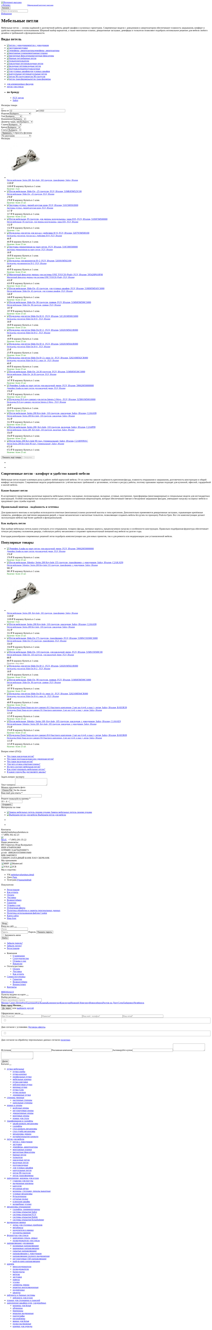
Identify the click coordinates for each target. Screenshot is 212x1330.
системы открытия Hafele (25, 1217)
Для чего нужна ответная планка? (23, 764)
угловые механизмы (22, 1193)
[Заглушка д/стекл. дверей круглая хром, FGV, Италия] (42, 205)
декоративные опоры (23, 1113)
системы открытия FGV (24, 1214)
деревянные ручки (22, 1095)
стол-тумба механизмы (24, 1131)
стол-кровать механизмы (25, 1128)
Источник (6, 1050)
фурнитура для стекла (17, 1235)
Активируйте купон (122, 1050)
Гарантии (11, 902)
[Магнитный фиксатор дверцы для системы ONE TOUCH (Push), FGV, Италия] (55, 274)
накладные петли (21, 1160)
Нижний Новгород (80, 1003)
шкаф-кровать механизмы (25, 1123)
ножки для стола (21, 1118)
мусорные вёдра (21, 1188)
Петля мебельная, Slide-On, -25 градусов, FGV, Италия (30, 194)
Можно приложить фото (13, 787)
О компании (19, 956)
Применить (7, 133)
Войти (4, 938)
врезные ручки (20, 1087)
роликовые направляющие (26, 1245)
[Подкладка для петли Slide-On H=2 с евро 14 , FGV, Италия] (47, 358)
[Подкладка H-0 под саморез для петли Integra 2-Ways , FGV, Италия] (51, 399)
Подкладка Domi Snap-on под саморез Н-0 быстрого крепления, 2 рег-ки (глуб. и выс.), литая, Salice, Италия (54, 738)
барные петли (19, 1154)
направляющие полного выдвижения (31, 1256)
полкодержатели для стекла (26, 1240)
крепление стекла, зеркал (25, 1238)
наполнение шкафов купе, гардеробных (26, 1303)
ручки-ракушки (20, 1082)
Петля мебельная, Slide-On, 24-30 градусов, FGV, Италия (31, 374)
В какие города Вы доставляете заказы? (26, 772)
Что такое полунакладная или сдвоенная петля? (30, 759)
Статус (4, 130)
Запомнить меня (13, 935)
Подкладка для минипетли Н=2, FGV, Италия (26, 263)
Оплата (10, 895)
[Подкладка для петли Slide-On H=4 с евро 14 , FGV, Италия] (47, 693)
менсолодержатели (22, 1266)
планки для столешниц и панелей (23, 1300)
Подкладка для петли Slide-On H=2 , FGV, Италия (28, 333)
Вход (4, 923)
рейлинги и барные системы (21, 1295)
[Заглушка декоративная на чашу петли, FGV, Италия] (42, 247)
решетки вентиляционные (26, 1287)
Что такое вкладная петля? (20, 761)
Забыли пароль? (15, 943)
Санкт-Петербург (17, 1003)
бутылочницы (19, 1196)
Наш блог (11, 918)
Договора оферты (36, 1027)
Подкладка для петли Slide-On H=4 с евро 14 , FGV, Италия (33, 696)
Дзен (14, 877)
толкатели (18, 1157)
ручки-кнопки (20, 1074)
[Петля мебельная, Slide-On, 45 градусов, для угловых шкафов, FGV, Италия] (55, 288)
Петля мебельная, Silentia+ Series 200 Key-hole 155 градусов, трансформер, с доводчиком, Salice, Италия (52, 565)
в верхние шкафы (21, 1201)
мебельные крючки (22, 1079)
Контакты (12, 987)
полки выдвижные (22, 1323)
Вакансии (17, 963)
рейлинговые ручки (22, 1084)
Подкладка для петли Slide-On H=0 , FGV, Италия (28, 319)
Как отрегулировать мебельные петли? (26, 769)
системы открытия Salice (25, 1212)
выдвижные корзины (23, 1183)
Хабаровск (128, 1003)
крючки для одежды (22, 1326)
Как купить (12, 892)
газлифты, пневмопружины (26, 1209)
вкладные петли (21, 1162)
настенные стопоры (22, 1100)
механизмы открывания (18, 1206)
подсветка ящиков (22, 1232)
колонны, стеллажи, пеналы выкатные (32, 1191)
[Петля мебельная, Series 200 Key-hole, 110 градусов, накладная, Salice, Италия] (51, 413)
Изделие (5, 113)
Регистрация (13, 889)
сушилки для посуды (23, 1180)
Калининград (53, 1003)
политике (65, 1040)
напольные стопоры (22, 1102)
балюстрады (19, 1271)
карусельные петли (22, 1170)
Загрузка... (28, 457)
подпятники (19, 1290)
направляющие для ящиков (20, 1243)
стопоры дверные (15, 1097)
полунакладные (20, 1165)
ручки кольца (19, 1092)
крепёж (10, 1264)
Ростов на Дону (110, 1003)
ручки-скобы (19, 1071)
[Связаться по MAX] (4, 839)
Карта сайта (13, 915)
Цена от (5, 110)
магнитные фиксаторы (24, 1152)
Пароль (32, 932)
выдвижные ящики (16, 1222)
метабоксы (18, 1227)
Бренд (4, 127)
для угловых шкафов (23, 1167)
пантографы (19, 1316)
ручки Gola (18, 1089)
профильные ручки (22, 1076)
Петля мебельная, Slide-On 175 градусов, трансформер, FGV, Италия (36, 641)
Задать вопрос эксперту (12, 777)
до (37, 110)
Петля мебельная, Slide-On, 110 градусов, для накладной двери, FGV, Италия (40, 655)
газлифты (17, 1126)
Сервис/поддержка (16, 976)
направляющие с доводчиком (27, 1253)
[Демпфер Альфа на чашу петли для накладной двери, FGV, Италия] (50, 385)
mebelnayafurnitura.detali (22, 874)
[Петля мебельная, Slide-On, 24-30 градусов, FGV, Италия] (46, 371)
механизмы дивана (22, 1134)
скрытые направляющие (25, 1251)
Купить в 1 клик (33, 186)
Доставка (11, 897)
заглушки (17, 1144)
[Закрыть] (2, 108)
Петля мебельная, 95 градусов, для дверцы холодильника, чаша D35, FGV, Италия (42, 222)
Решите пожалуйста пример (15, 798)
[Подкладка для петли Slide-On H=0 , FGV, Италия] (42, 316)
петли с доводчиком (22, 1141)
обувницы (18, 1308)
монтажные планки (22, 1149)
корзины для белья (22, 1305)
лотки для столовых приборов (27, 1225)
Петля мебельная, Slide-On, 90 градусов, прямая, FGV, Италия (34, 305)
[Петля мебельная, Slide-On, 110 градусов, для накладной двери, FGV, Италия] (55, 652)
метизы (16, 1274)
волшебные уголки (22, 1204)
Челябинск (139, 1003)
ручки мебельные (15, 1069)
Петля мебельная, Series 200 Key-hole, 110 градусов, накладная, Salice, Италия (41, 416)
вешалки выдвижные (23, 1313)
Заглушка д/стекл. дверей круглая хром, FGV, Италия (30, 208)
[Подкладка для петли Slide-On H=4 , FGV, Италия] (42, 344)
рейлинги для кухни (23, 1297)
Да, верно (6, 1008)
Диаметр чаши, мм (10, 121)
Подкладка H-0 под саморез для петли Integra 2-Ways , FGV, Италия (36, 402)
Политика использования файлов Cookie (27, 913)
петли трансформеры (23, 1175)
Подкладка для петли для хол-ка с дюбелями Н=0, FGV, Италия (34, 236)
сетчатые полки (20, 1199)
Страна (4, 124)
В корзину (19, 186)
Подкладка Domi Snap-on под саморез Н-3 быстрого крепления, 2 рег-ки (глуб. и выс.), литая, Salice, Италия (54, 710)
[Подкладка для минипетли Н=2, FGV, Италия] (39, 260)
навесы (16, 1279)
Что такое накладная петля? (20, 756)
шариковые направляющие (26, 1248)
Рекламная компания (61, 1050)
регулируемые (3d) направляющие (29, 1258)
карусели (17, 1186)
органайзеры (19, 1318)
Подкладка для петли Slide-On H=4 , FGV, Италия (28, 347)
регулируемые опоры (23, 1110)
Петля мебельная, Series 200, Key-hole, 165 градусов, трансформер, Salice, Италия (42, 180)
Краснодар (65, 1003)
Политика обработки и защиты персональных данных (33, 910)
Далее (5, 1061)
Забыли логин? (14, 945)
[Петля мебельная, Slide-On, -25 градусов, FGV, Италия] (44, 191)
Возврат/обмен (14, 900)
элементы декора (21, 1284)
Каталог (5, 8)
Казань (43, 1003)
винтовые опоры (21, 1115)
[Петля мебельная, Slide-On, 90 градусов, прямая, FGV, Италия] (49, 302)
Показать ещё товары (11, 457)
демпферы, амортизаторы (25, 1147)
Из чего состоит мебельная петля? (23, 766)
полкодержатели (21, 1269)
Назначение (7, 119)
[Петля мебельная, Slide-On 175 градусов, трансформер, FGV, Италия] (52, 638)
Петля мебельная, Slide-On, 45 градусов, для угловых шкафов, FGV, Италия (40, 291)
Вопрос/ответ (19, 984)
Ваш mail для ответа (11, 793)
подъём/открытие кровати (25, 1136)
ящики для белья (21, 1321)
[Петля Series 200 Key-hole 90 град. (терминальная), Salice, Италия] (47, 441)
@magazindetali (24, 880)
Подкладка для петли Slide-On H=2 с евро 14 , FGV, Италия (33, 360)
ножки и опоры (14, 1105)
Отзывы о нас (13, 905)
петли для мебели (15, 1139)
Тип (3, 116)
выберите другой (25, 1008)
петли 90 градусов (22, 1173)
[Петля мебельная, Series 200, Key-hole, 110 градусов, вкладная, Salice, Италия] (51, 427)
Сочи (120, 1003)
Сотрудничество (21, 958)
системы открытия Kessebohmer (28, 1219)
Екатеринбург (33, 1003)
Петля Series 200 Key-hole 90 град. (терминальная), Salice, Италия (35, 444)
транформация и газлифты (20, 1121)
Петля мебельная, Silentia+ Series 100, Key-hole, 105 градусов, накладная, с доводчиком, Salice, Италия (51, 724)
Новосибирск (96, 1003)
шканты (16, 1292)
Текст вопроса (8, 785)
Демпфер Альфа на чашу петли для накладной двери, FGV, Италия (36, 388)
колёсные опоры (21, 1108)
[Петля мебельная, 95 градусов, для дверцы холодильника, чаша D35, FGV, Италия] (57, 219)
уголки (16, 1282)
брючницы (18, 1310)
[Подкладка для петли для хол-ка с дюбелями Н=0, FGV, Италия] (48, 233)
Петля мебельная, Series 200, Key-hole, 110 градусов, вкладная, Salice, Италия (40, 430)
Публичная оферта (16, 908)
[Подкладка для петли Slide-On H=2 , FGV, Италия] (42, 330)
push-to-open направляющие (26, 1261)
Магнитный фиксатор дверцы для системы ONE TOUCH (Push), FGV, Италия (40, 277)
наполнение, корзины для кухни (23, 1178)
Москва (5, 1003)
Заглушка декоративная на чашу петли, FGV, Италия (30, 249)
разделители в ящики (23, 1230)
